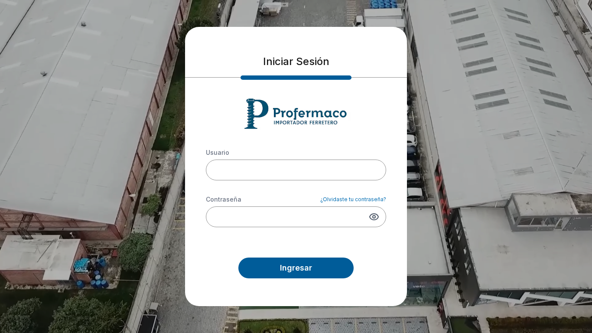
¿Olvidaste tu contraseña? (353, 199)
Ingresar (296, 267)
